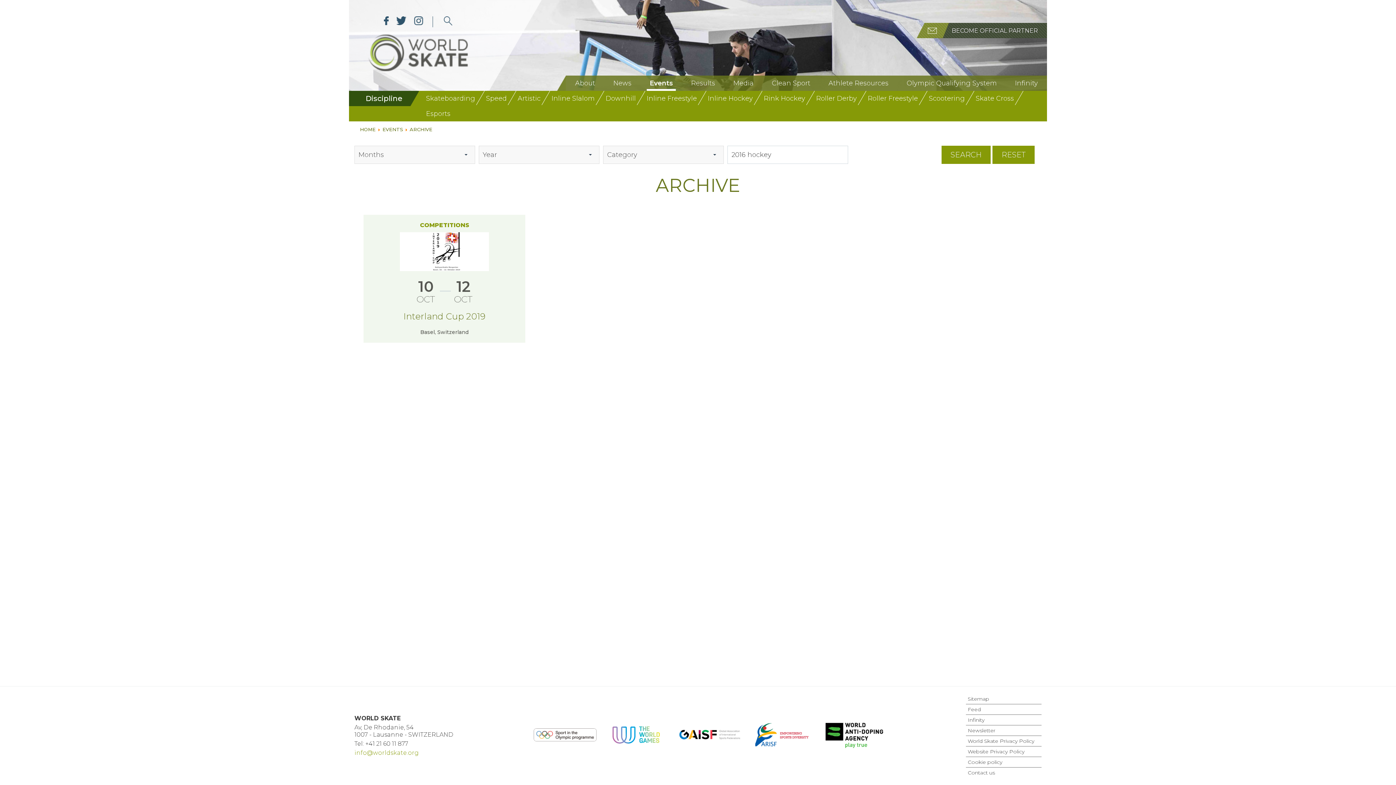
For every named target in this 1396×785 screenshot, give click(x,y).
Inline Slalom (573, 98)
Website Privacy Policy (996, 751)
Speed (496, 98)
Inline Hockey (730, 98)
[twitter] (401, 21)
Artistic (529, 98)
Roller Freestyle (893, 98)
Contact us (981, 772)
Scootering (947, 98)
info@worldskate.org (386, 752)
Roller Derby (836, 98)
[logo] (448, 21)
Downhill (621, 98)
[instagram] (418, 21)
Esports (438, 114)
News (622, 83)
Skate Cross (995, 98)
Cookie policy (985, 762)
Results (703, 83)
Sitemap (978, 699)
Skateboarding (450, 98)
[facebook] (386, 21)
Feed (974, 709)
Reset (1014, 154)
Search (966, 154)
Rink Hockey (784, 98)
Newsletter (981, 730)
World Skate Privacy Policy (1001, 741)
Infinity (1026, 83)
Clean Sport (791, 83)
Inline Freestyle (672, 98)
